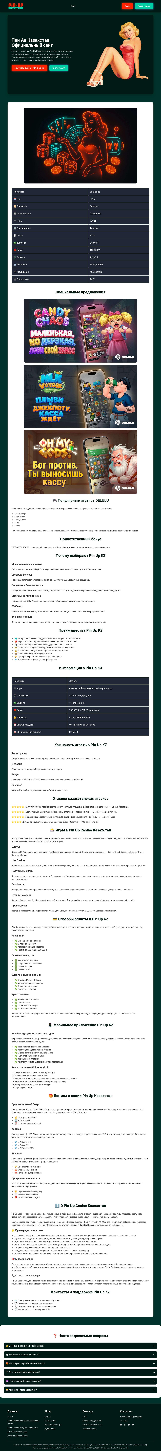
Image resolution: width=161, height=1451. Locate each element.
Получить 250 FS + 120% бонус (29, 68)
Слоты (48, 1416)
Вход (127, 6)
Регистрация (144, 6)
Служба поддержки (92, 1420)
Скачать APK (59, 68)
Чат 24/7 (124, 1420)
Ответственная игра (17, 1432)
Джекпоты (50, 1428)
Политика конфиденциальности (23, 1427)
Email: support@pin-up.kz (131, 1416)
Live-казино (50, 1420)
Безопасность (89, 1428)
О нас (10, 1416)
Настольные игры (53, 1424)
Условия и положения (18, 1436)
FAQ (84, 1416)
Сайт (73, 6)
